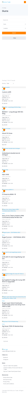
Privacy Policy (6, 381)
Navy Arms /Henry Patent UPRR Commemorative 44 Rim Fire (13, 216)
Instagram (5, 359)
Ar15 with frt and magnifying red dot (13, 258)
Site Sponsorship (7, 379)
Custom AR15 (6, 92)
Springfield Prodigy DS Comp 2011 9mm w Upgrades (13, 281)
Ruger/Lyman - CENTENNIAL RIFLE (13, 237)
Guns (3, 90)
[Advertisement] (14, 61)
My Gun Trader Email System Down (12, 371)
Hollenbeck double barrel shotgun (11, 154)
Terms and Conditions (8, 383)
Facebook (5, 357)
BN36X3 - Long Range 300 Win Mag (12, 113)
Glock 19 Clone (7, 133)
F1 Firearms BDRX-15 (9, 194)
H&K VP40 (5, 174)
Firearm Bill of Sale (7, 377)
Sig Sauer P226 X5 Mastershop (12, 326)
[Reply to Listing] (24, 103)
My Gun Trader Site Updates (10, 365)
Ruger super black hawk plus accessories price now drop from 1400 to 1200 (13, 304)
